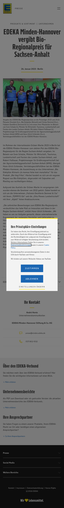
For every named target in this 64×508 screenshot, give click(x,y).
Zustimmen (32, 268)
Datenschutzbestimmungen (21, 245)
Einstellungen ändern (32, 287)
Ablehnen (32, 278)
